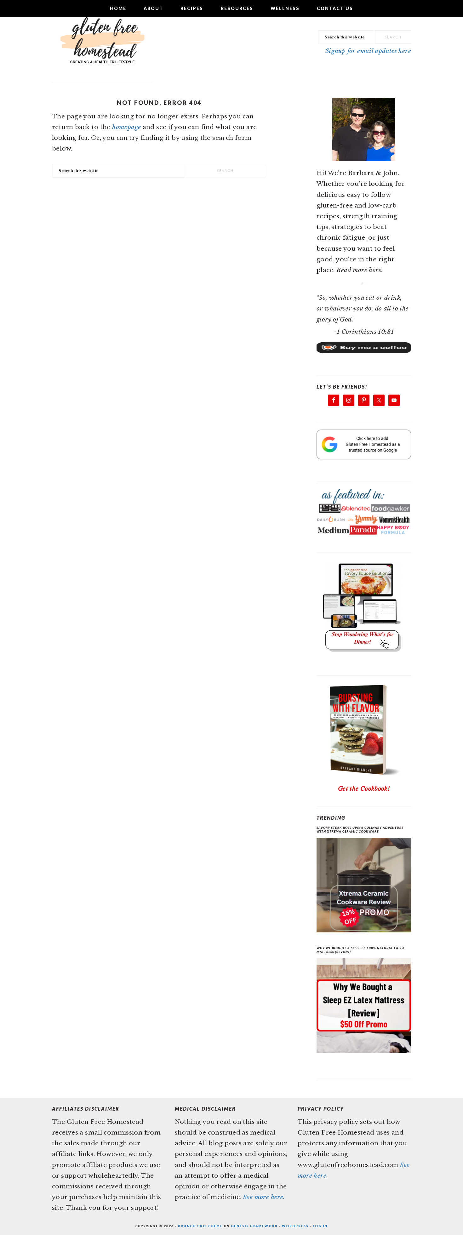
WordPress (295, 1226)
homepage (126, 127)
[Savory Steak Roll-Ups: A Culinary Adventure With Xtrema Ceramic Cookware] (364, 887)
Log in (320, 1226)
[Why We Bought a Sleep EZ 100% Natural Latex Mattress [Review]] (364, 1007)
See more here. (264, 1197)
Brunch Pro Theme (200, 1226)
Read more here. (359, 270)
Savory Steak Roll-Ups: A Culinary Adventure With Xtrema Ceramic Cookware (360, 829)
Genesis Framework (254, 1226)
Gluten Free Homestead (102, 45)
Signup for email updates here (368, 50)
